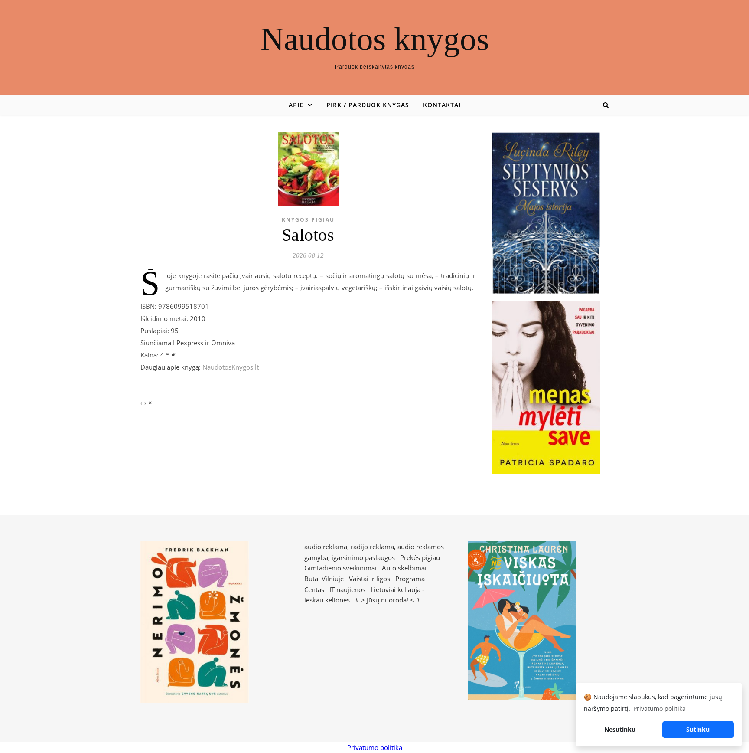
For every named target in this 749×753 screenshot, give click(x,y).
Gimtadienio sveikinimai (340, 567)
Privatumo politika (374, 747)
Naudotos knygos (375, 39)
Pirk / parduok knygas (367, 105)
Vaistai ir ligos (369, 578)
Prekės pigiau (420, 557)
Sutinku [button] (698, 729)
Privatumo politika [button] (659, 708)
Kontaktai (442, 105)
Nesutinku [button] (619, 729)
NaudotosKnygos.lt (230, 367)
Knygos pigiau (308, 219)
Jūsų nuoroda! (387, 600)
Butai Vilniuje (324, 578)
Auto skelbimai (404, 567)
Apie (296, 105)
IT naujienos (347, 589)
